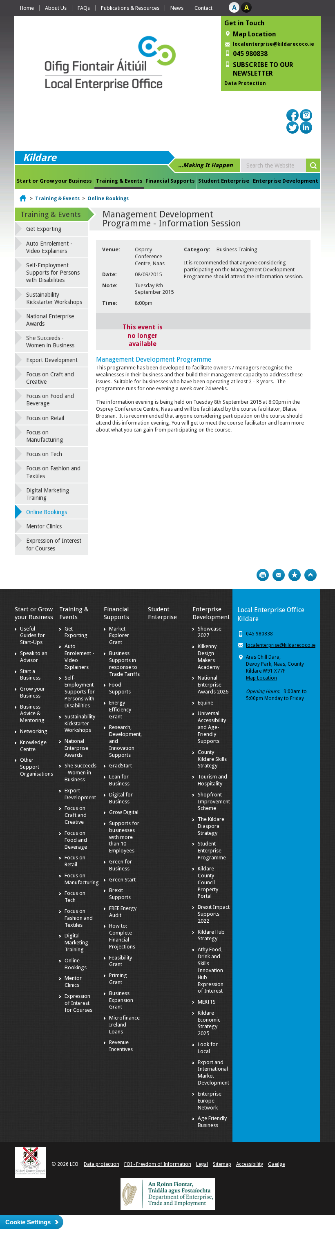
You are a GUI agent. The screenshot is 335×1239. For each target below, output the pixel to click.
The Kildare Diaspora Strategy (211, 826)
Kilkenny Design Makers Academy (208, 656)
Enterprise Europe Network (209, 1101)
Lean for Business (119, 780)
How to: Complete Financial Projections (122, 936)
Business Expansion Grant (121, 1000)
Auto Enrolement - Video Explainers (49, 247)
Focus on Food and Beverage (50, 400)
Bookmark (294, 575)
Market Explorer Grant (119, 636)
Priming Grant (118, 978)
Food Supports (120, 688)
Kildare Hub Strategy (211, 935)
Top (310, 575)
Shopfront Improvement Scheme (214, 802)
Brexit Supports (120, 893)
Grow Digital (123, 812)
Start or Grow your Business (54, 181)
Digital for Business (121, 798)
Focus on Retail (45, 418)
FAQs (84, 8)
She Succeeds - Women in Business (50, 342)
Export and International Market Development (213, 1072)
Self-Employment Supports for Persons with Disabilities (53, 272)
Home (27, 8)
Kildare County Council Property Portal (208, 882)
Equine (205, 703)
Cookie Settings (28, 1222)
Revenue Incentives (121, 1045)
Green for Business (120, 865)
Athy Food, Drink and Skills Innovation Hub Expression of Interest (210, 970)
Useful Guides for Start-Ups (32, 636)
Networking (33, 731)
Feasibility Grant (120, 961)
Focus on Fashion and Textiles (53, 472)
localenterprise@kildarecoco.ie (273, 44)
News (176, 8)
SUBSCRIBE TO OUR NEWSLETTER (263, 69)
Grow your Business (32, 692)
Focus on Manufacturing (44, 436)
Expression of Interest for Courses (53, 544)
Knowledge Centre (33, 745)
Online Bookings (108, 198)
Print (263, 575)
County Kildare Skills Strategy (212, 759)
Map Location (261, 678)
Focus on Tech (44, 454)
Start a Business (30, 674)
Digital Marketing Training (47, 494)
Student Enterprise (223, 181)
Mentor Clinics (44, 526)
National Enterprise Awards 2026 (213, 685)
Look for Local (208, 1047)
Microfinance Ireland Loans (124, 1025)
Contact (203, 8)
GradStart (120, 766)
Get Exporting (43, 229)
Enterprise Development (285, 181)
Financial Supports (170, 181)
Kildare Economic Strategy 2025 (209, 1023)
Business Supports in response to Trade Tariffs (124, 663)
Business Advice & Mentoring (32, 714)
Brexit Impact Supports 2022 (214, 914)
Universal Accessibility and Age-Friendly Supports (212, 727)
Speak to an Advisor (33, 656)
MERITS (207, 1002)
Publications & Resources (130, 8)
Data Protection (245, 83)
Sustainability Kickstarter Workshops (54, 298)
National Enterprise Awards (50, 320)
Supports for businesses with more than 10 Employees (124, 837)
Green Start (122, 880)
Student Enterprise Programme (212, 851)
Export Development (52, 360)
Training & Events (119, 181)
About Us (56, 8)
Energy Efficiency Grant (120, 710)
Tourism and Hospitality (212, 780)
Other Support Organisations (36, 767)
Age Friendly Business (212, 1121)
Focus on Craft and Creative (50, 378)
